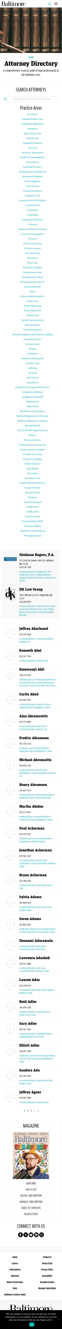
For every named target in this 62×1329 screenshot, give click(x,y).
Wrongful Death (32, 535)
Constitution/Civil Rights (32, 200)
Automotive (32, 162)
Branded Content (47, 1282)
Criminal (32, 224)
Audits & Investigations (32, 157)
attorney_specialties (32, 152)
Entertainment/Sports (32, 281)
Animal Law (32, 138)
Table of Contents (31, 1208)
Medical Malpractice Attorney (32, 416)
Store (15, 1288)
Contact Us (47, 1257)
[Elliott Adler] (10, 1053)
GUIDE (31, 57)
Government (32, 344)
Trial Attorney (32, 516)
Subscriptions (14, 1269)
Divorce (32, 238)
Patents (32, 435)
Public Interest (32, 463)
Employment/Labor (32, 277)
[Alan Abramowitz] (10, 723)
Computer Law (32, 195)
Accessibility (47, 1276)
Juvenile (32, 372)
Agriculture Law (32, 133)
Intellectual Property (32, 358)
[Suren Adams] (10, 926)
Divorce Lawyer (32, 248)
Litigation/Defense (32, 392)
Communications (32, 190)
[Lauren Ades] (10, 987)
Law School (32, 377)
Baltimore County (38, 841)
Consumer (32, 210)
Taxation (32, 497)
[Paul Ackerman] (10, 835)
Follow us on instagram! (41, 1234)
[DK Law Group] (10, 602)
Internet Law (32, 363)
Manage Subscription (31, 1201)
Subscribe (31, 1183)
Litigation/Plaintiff (32, 396)
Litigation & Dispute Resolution (32, 387)
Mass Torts (32, 406)
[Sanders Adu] (10, 1077)
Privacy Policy (47, 1269)
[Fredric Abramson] (10, 745)
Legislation (33, 382)
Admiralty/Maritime (32, 123)
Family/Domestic (32, 329)
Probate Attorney (32, 454)
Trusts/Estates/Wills (32, 521)
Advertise (15, 1276)
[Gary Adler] (10, 1030)
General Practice (32, 339)
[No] (58, 1319)
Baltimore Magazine (29, 3)
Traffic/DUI (32, 506)
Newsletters (31, 1214)
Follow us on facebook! (20, 1234)
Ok (31, 1324)
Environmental (32, 286)
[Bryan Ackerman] (10, 882)
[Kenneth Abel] (10, 656)
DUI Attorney (32, 253)
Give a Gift (31, 1189)
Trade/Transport (32, 502)
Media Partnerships (15, 1282)
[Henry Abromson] (10, 792)
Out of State (50, 686)
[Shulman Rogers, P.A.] (10, 568)
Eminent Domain (32, 267)
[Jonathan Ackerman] (10, 858)
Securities (32, 473)
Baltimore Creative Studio (15, 1294)
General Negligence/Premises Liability (32, 334)
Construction (32, 205)
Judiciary (33, 368)
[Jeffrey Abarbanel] (10, 636)
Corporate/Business (32, 219)
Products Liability (32, 459)
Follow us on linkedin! (36, 1234)
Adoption (32, 128)
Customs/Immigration (32, 234)
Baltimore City (42, 661)
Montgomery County (42, 707)
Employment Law (32, 272)
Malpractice (32, 401)
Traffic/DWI (32, 511)
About (14, 1257)
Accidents (32, 114)
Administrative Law (32, 119)
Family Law (33, 315)
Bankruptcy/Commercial (32, 171)
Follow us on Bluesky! (31, 1234)
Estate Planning (32, 305)
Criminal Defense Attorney (32, 229)
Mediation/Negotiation (32, 411)
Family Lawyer (32, 324)
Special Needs (32, 492)
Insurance (32, 353)
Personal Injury (32, 440)
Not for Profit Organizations (32, 430)
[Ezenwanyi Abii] (10, 677)
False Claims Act (32, 310)
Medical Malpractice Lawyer (32, 420)
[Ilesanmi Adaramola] (10, 945)
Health (32, 348)
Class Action (32, 186)
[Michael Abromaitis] (10, 768)
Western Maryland (44, 798)
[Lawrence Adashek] (10, 965)
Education (32, 257)
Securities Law (32, 478)
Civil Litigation (32, 181)
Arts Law (32, 147)
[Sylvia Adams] (10, 904)
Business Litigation (32, 176)
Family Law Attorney (33, 320)
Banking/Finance (32, 166)
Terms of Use (47, 1263)
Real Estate (33, 468)
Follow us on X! (25, 1234)
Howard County (43, 1102)
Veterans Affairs (32, 526)
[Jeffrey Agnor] (10, 1097)
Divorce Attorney (32, 243)
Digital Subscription (31, 1195)
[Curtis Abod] (10, 701)
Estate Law (32, 301)
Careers (15, 1263)
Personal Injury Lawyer (32, 449)
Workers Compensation (32, 530)
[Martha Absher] (10, 813)
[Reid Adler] (10, 1009)
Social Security (32, 487)
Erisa (32, 291)
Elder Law (32, 262)
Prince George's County (46, 932)
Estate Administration (32, 296)
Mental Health (32, 425)
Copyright (32, 214)
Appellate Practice (32, 143)
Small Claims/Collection (32, 482)
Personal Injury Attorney (32, 444)
